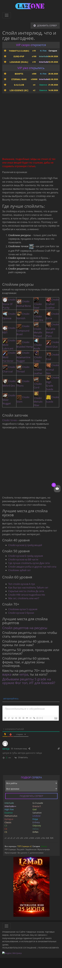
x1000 (31, 838)
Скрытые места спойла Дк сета (26, 591)
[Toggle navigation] (6, 15)
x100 (26, 838)
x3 (8, 838)
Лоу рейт (21, 849)
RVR (51, 838)
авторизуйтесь (11, 698)
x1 (6, 838)
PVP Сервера (10, 849)
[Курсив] (9, 718)
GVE (47, 838)
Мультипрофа (43, 849)
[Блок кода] (30, 718)
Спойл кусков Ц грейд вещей (25, 545)
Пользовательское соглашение (19, 947)
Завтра (44, 846)
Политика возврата (48, 947)
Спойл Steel (38, 305)
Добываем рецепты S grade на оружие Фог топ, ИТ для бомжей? (28, 681)
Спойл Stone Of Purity (9, 303)
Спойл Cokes (38, 359)
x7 (14, 838)
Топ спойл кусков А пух (21, 584)
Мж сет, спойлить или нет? (23, 598)
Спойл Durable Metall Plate (52, 330)
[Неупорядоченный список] (23, 718)
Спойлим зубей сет (19, 570)
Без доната (22, 852)
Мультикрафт (11, 852)
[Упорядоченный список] (19, 718)
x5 (11, 838)
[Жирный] (5, 718)
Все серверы (10, 846)
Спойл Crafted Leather (52, 303)
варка (6, 674)
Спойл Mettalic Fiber (38, 401)
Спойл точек (9, 420)
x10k (43, 838)
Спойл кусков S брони (21, 612)
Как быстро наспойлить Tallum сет (28, 587)
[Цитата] (27, 718)
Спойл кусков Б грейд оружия (25, 556)
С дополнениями (35, 852)
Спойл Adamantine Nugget (23, 357)
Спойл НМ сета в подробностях (26, 594)
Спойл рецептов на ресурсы (24, 628)
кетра (23, 674)
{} (38, 718)
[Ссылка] (34, 718)
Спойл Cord (38, 385)
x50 (21, 838)
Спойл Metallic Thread (38, 332)
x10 (17, 838)
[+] (41, 718)
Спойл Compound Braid (23, 330)
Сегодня (36, 846)
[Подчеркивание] (12, 718)
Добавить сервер (47, 25)
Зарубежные (31, 849)
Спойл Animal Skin (52, 369)
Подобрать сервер (31, 796)
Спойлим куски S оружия (22, 609)
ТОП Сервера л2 (24, 846)
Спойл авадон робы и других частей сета (32, 566)
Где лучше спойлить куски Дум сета (29, 563)
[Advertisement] (31, 126)
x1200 (37, 838)
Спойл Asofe (38, 346)
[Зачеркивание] (16, 718)
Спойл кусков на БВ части (23, 559)
